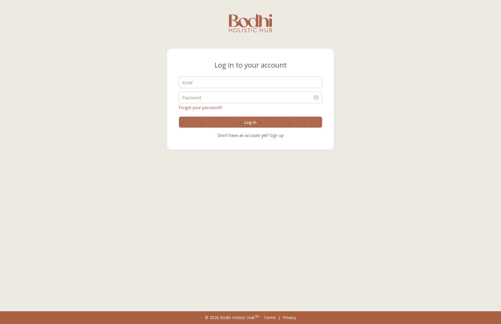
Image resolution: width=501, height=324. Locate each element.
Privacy (289, 317)
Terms (270, 317)
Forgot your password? (200, 107)
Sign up (277, 135)
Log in (250, 122)
